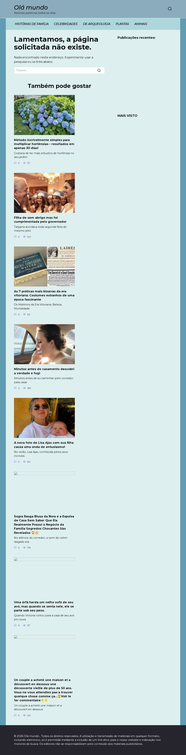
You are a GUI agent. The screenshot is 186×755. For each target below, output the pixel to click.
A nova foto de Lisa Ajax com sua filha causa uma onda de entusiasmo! (44, 444)
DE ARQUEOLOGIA (96, 24)
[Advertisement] (145, 79)
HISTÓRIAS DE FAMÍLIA (31, 24)
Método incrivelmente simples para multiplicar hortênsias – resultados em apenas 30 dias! (44, 144)
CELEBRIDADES (66, 24)
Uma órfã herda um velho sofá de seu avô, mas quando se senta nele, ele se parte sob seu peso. (44, 606)
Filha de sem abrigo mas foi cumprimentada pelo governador (40, 219)
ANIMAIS (140, 24)
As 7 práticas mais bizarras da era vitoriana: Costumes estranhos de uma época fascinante (44, 295)
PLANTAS (122, 24)
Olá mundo (31, 7)
